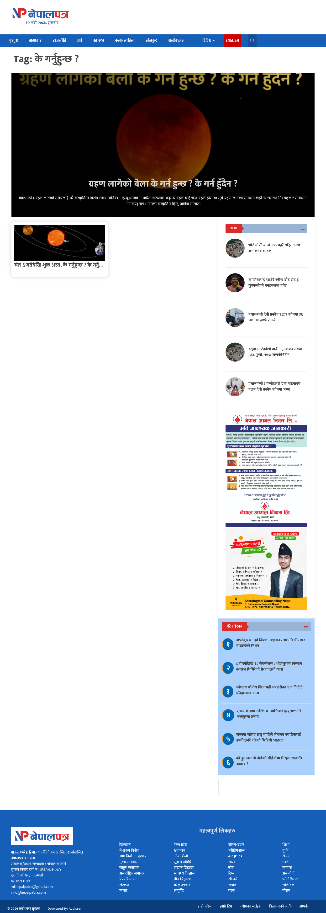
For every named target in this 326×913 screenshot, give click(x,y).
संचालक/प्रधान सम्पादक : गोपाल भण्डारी (38, 864)
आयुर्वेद (179, 890)
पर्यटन (286, 862)
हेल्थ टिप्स (180, 845)
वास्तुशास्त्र (235, 856)
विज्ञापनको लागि (280, 906)
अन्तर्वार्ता (288, 873)
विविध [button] (206, 40)
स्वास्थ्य (98, 40)
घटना (231, 890)
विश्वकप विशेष (129, 850)
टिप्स (231, 873)
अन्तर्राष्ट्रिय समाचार (132, 873)
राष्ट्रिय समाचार (129, 868)
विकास (287, 868)
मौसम (286, 890)
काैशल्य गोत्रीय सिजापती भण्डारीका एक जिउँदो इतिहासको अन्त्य (269, 690)
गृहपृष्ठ (13, 40)
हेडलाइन (125, 845)
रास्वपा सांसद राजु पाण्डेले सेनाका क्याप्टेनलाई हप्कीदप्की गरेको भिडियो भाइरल (268, 737)
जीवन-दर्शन (236, 845)
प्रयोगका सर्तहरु (250, 906)
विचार (123, 890)
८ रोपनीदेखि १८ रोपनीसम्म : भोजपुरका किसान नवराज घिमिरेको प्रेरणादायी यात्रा (269, 667)
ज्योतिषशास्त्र (236, 850)
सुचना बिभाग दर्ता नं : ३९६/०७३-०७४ (36, 869)
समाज (232, 885)
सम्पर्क (303, 906)
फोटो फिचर (290, 879)
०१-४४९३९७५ (20, 881)
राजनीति (59, 40)
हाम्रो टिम (226, 906)
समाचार (35, 40)
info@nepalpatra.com (28, 892)
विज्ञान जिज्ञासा (184, 868)
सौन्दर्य (232, 879)
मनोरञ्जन (176, 40)
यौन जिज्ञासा (182, 879)
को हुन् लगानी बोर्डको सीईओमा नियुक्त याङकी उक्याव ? (269, 761)
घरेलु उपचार (182, 885)
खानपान (179, 850)
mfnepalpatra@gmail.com (32, 887)
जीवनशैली (181, 856)
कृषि (285, 850)
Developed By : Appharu (64, 908)
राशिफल (288, 885)
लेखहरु (124, 885)
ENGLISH (232, 40)
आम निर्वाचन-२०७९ (132, 856)
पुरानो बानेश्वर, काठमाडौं (27, 875)
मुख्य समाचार (128, 862)
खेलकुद (151, 40)
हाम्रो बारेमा (205, 906)
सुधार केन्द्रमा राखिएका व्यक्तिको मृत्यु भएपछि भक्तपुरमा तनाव (269, 714)
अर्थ (79, 40)
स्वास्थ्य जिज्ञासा (184, 873)
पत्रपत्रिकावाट (128, 879)
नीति (231, 868)
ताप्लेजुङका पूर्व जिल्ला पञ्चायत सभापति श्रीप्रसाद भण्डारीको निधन (270, 643)
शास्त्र (231, 862)
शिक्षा (285, 845)
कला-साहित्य (125, 40)
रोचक (286, 856)
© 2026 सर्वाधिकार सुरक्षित (23, 908)
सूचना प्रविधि (182, 862)
